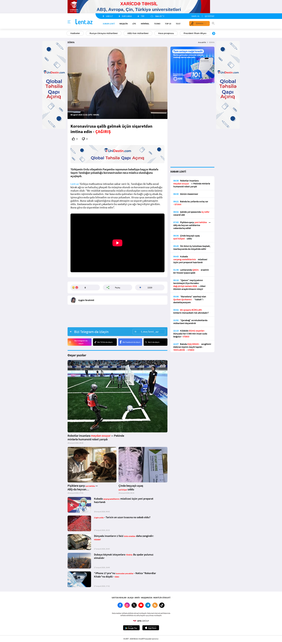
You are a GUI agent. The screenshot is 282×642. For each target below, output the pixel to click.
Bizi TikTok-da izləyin (105, 342)
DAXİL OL (196, 16)
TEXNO (157, 23)
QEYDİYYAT (209, 16)
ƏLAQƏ (130, 597)
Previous (68, 33)
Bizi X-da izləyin (154, 342)
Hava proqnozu (166, 33)
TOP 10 (168, 23)
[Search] (213, 23)
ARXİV (137, 597)
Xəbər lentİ (109, 23)
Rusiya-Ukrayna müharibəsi (104, 33)
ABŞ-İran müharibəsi (137, 33)
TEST (178, 23)
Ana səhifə (202, 42)
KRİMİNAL (145, 23)
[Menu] (69, 22)
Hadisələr (75, 33)
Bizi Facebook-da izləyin (131, 342)
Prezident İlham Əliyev (195, 33)
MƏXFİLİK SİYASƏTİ (161, 597)
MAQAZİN (123, 23)
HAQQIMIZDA (146, 597)
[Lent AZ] (84, 22)
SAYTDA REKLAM (119, 597)
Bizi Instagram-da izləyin (80, 342)
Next (213, 33)
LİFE (134, 23)
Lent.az (74, 184)
